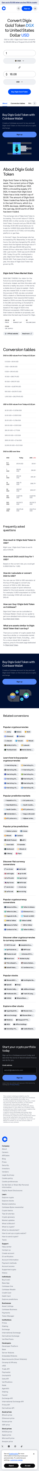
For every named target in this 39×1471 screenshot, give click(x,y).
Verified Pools (8, 1339)
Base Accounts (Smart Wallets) (14, 1359)
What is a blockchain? (10, 1230)
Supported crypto (9, 1270)
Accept (27, 1466)
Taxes (4, 1240)
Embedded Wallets (9, 1356)
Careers (5, 1152)
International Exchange (11, 1333)
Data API (5, 1379)
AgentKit (5, 1388)
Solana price (7, 1421)
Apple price (6, 1435)
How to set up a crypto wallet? (14, 1233)
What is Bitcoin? (8, 1224)
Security (5, 1165)
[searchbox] (19, 82)
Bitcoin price (7, 1415)
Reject (11, 1466)
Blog (4, 1159)
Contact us (6, 1250)
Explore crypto (8, 1197)
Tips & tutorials (8, 1214)
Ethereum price (8, 1418)
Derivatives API (8, 1408)
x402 (4, 1366)
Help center (7, 1247)
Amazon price (7, 1441)
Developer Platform (10, 1346)
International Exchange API (13, 1402)
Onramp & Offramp (9, 1362)
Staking (5, 1326)
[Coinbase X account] (2, 1446)
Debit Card (6, 1296)
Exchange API (7, 1398)
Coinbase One (7, 1286)
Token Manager (8, 1316)
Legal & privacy (8, 1175)
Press (4, 1162)
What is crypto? (8, 1227)
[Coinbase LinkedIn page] (9, 1446)
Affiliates (6, 1155)
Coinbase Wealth (9, 1289)
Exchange (6, 1329)
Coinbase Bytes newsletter (13, 1207)
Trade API (6, 1369)
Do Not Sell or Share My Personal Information (15, 1186)
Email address (7, 1065)
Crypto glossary (8, 1217)
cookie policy (13, 1454)
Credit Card (6, 1293)
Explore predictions (10, 1299)
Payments (6, 1313)
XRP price (6, 1425)
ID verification (7, 1257)
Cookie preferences (10, 1182)
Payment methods (9, 1263)
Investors (6, 1169)
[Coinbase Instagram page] (15, 1446)
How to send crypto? (10, 1237)
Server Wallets (8, 1353)
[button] (35, 8)
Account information (10, 1260)
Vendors (5, 1172)
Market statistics (9, 1204)
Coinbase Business (9, 1309)
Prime (4, 1323)
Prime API (6, 1405)
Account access (8, 1266)
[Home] (4, 8)
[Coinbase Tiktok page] (21, 1446)
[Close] (34, 1454)
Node (4, 1385)
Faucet (5, 1395)
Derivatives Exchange (10, 1336)
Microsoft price (8, 1438)
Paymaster (6, 1372)
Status (4, 1273)
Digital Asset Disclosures (12, 1191)
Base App (5, 1283)
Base (4, 1349)
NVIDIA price (7, 1432)
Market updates (8, 1220)
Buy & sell (6, 1280)
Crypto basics (7, 1210)
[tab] (4, 103)
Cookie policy (7, 1178)
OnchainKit (6, 1375)
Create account (8, 1253)
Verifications (7, 1382)
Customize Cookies (16, 1460)
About (4, 1149)
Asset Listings (7, 1306)
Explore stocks (8, 1201)
